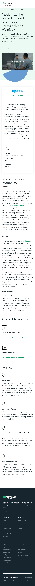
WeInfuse (25, 241)
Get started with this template (13, 338)
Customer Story (17, 9)
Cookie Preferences (23, 555)
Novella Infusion (18, 206)
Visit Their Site (17, 95)
